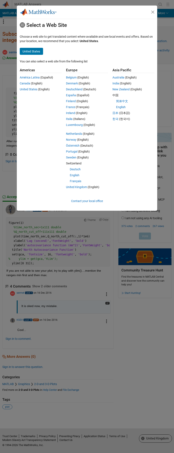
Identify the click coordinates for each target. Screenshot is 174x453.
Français (75, 181)
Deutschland (74, 89)
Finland (71, 101)
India (115, 83)
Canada (25, 83)
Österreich (73, 145)
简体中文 (122, 101)
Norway (71, 139)
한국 (115, 119)
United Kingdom (76, 187)
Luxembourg (74, 125)
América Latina (30, 77)
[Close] (153, 12)
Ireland (70, 113)
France (70, 107)
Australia (118, 77)
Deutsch (75, 169)
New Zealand (121, 89)
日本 (115, 113)
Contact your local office (87, 201)
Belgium (71, 77)
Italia (69, 119)
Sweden (71, 157)
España (71, 95)
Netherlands (74, 133)
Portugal (71, 151)
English (74, 175)
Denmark (72, 83)
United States (28, 89)
